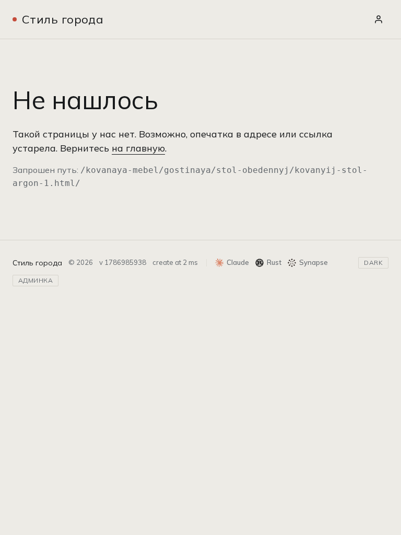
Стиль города (62, 19)
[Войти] (378, 19)
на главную (138, 148)
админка (35, 280)
